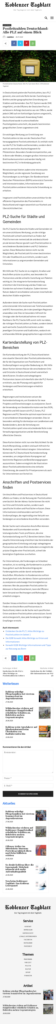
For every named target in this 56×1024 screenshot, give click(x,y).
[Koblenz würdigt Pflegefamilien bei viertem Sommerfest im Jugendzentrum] (45, 696)
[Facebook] (14, 43)
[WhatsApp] (32, 43)
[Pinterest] (26, 43)
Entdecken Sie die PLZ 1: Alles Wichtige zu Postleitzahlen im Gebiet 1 (14, 673)
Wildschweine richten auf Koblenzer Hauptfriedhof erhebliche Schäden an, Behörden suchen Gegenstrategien (19, 713)
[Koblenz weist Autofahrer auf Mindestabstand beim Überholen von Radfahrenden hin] (45, 731)
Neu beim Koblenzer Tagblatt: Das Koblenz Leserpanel (17, 883)
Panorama (7, 25)
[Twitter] (20, 43)
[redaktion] (4, 37)
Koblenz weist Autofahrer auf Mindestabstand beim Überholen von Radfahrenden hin (21, 730)
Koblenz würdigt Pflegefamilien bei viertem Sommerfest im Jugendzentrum (19, 695)
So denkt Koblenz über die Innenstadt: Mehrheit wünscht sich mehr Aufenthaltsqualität (19, 868)
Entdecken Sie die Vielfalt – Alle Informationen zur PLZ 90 (41, 673)
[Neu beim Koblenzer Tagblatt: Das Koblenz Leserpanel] (41, 885)
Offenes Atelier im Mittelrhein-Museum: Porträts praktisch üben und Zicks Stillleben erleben (18, 851)
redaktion (10, 37)
